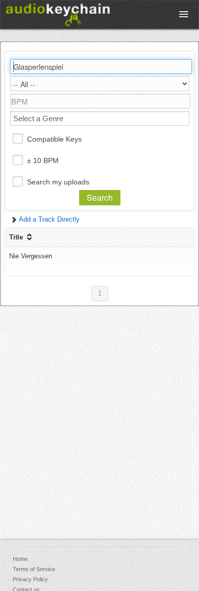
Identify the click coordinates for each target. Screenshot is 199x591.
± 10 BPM (43, 160)
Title (17, 237)
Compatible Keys (54, 139)
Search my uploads (58, 182)
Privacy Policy (30, 579)
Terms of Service (34, 569)
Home (20, 559)
